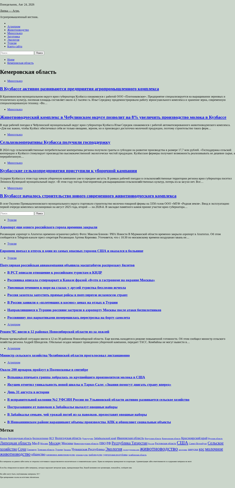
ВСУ (51, 438)
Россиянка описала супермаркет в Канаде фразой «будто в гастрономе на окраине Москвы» (81, 280)
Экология (13, 39)
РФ (108, 443)
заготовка (183, 450)
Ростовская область (165, 443)
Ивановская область (130, 438)
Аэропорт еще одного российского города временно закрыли (48, 227)
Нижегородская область (86, 443)
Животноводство (18, 29)
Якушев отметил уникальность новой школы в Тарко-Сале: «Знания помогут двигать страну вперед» (89, 384)
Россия (151, 444)
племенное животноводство (60, 454)
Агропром (13, 26)
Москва (44, 443)
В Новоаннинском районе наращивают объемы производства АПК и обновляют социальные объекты (89, 422)
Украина (67, 450)
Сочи (22, 449)
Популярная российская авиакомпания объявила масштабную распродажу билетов (67, 265)
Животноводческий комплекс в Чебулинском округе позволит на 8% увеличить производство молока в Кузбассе (113, 117)
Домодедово (87, 438)
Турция (59, 449)
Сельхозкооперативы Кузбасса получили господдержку (55, 142)
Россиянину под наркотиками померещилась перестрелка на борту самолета (68, 317)
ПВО (102, 443)
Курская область (215, 438)
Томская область (46, 449)
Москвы (67, 443)
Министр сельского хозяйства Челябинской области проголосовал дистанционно (65, 355)
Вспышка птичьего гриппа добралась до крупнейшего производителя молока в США (76, 377)
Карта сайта (14, 46)
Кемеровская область (171, 438)
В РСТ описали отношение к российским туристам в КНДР (54, 272)
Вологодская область (68, 438)
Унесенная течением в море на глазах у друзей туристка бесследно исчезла (66, 287)
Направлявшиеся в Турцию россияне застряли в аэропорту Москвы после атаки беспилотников (84, 310)
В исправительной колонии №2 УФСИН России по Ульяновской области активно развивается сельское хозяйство (98, 399)
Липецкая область (15, 443)
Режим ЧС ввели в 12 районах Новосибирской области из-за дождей (54, 332)
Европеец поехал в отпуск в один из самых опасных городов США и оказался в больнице (71, 251)
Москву (55, 443)
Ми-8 (35, 443)
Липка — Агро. (10, 10)
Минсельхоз (14, 33)
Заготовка (13, 36)
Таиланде (32, 449)
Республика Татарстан (129, 443)
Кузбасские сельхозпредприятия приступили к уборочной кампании (68, 170)
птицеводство (82, 455)
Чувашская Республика (88, 449)
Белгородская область (20, 438)
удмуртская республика (115, 454)
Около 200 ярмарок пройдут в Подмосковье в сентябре (44, 370)
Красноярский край (194, 438)
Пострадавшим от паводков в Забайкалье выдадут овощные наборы (62, 407)
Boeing (3, 438)
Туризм (12, 43)
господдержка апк (131, 450)
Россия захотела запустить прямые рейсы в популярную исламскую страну (67, 295)
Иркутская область (153, 438)
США (182, 442)
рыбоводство (95, 454)
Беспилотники (40, 438)
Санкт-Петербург (198, 443)
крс (201, 449)
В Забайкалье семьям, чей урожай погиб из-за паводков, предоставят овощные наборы (77, 414)
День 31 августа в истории (28, 392)
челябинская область (137, 455)
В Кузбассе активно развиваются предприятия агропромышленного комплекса (79, 88)
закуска (193, 449)
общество (38, 454)
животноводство (159, 448)
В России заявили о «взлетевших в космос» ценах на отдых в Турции (62, 302)
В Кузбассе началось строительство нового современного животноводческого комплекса (88, 195)
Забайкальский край (105, 438)
